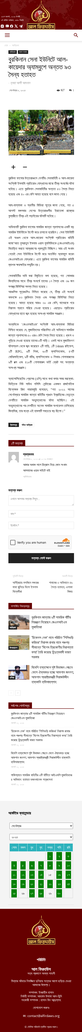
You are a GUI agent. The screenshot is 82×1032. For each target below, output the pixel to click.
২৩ (59, 884)
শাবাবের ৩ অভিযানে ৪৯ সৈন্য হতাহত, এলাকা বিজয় (61, 587)
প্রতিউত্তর (27, 476)
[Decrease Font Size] (26, 167)
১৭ (68, 874)
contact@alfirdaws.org (43, 1016)
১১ (14, 874)
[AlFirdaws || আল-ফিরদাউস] (41, 15)
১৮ (14, 884)
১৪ (41, 874)
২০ (31, 884)
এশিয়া (12, 677)
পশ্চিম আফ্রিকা (27, 424)
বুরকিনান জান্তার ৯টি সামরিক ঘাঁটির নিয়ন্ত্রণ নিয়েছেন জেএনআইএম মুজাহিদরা (51, 622)
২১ (41, 884)
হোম (6, 45)
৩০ (59, 893)
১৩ (31, 874)
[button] (76, 35)
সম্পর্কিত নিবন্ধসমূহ (20, 606)
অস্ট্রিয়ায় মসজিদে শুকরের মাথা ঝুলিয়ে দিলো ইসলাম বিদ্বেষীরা (26, 587)
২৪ (68, 884)
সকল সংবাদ (23, 52)
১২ (22, 874)
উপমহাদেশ (13, 647)
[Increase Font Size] (15, 167)
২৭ (31, 893)
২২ (50, 884)
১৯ (22, 884)
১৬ (59, 874)
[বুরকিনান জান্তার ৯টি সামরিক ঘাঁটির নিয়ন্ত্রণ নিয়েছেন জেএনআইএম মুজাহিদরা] (18, 622)
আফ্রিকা (15, 45)
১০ (68, 865)
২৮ (40, 893)
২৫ (14, 893)
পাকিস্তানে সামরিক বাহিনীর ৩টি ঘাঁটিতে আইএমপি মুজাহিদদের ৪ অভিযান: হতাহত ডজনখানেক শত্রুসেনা (41, 777)
